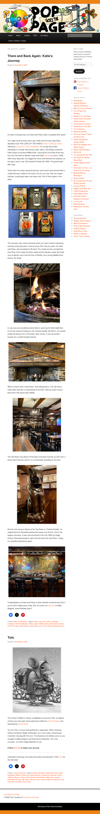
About (18, 35)
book (44, 621)
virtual (28, 782)
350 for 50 (77, 152)
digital (48, 777)
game (36, 624)
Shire (36, 626)
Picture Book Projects (82, 226)
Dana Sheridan (53, 721)
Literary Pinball (79, 186)
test (40, 626)
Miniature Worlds (80, 131)
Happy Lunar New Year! (82, 188)
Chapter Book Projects (82, 221)
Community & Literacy (82, 124)
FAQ (35, 35)
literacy (61, 624)
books (49, 621)
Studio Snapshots (80, 233)
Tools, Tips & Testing (82, 236)
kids (51, 624)
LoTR (21, 626)
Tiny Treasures (79, 129)
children (18, 775)
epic (52, 777)
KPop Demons (79, 204)
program (49, 779)
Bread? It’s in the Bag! (82, 116)
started (47, 155)
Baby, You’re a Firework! (83, 108)
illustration (11, 779)
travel (44, 626)
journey (46, 624)
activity (35, 621)
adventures (50, 773)
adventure (41, 773)
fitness (31, 624)
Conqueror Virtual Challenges (27, 146)
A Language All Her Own (83, 155)
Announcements (20, 773)
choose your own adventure (31, 775)
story (62, 779)
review (31, 626)
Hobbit (41, 624)
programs (56, 779)
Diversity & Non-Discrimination (50, 806)
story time (11, 782)
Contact (27, 35)
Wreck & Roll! (79, 178)
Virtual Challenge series (52, 143)
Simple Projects (80, 228)
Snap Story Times (80, 231)
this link (17, 747)
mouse (43, 779)
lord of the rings (13, 626)
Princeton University (87, 795)
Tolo (11, 637)
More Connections (20, 621)
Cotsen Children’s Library (17, 41)
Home (10, 35)
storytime (18, 782)
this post (51, 605)
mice (38, 779)
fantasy (57, 777)
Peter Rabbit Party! (81, 193)
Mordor (25, 626)
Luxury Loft (78, 201)
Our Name (44, 35)
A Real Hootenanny (81, 191)
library (56, 624)
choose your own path (49, 775)
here (61, 756)
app (40, 621)
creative (23, 777)
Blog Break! (78, 100)
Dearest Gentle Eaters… (82, 149)
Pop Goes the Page (11, 794)
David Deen (22, 724)
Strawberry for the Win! (82, 126)
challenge (55, 621)
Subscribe (79, 71)
